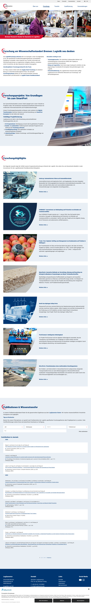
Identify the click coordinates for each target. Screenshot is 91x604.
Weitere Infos (42, 191)
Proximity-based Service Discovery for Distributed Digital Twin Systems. (21, 513)
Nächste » (49, 557)
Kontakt (78, 1)
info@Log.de (38, 586)
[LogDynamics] (7, 6)
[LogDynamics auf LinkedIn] (83, 580)
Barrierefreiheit (71, 1)
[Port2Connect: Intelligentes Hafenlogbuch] (20, 341)
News (58, 1)
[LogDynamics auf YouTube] (80, 580)
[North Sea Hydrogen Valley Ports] (20, 310)
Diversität (64, 1)
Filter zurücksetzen (83, 431)
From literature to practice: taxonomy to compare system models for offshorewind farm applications (27, 446)
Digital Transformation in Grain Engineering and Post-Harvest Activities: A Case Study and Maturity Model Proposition (31, 503)
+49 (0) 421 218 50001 (38, 584)
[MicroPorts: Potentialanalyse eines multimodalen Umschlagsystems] (20, 372)
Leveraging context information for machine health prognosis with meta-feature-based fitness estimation (28, 457)
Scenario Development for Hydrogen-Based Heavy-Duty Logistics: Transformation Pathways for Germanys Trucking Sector (32, 482)
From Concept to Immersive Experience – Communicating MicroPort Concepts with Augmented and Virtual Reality (30, 467)
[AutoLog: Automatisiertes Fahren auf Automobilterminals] (20, 185)
